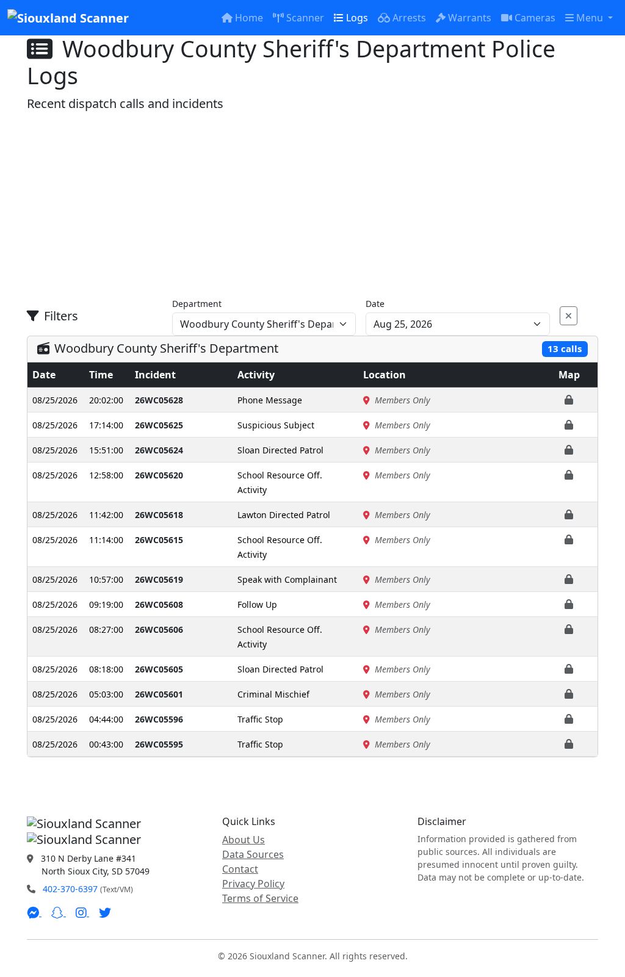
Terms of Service (260, 898)
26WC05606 (159, 629)
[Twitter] (105, 912)
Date (375, 303)
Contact (240, 869)
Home (249, 17)
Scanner (305, 17)
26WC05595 (159, 744)
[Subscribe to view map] (569, 399)
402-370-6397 (70, 889)
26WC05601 (159, 694)
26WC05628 (159, 400)
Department (197, 303)
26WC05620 (159, 475)
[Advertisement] (312, 204)
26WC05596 (159, 719)
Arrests (409, 17)
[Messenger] (34, 912)
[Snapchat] (58, 912)
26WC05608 (159, 604)
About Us (243, 839)
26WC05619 (159, 579)
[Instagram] (82, 912)
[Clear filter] (568, 315)
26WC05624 (159, 450)
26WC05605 (159, 669)
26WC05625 (159, 425)
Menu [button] (590, 17)
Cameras (535, 17)
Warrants (469, 17)
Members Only (402, 400)
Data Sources (253, 854)
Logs (357, 17)
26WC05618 (159, 515)
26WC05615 (159, 540)
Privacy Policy (253, 883)
